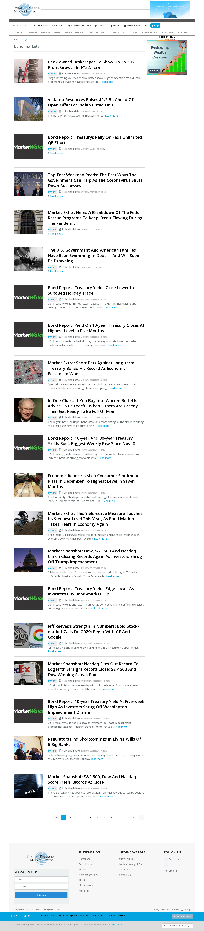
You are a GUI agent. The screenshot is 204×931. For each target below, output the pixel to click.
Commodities (149, 32)
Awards (117, 25)
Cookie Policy (173, 910)
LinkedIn (173, 870)
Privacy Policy (159, 910)
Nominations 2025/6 (81, 25)
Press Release (86, 864)
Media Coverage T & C (131, 864)
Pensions (114, 32)
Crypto (126, 32)
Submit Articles (127, 858)
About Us (102, 25)
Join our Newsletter (137, 25)
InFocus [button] (31, 25)
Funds (136, 32)
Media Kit (84, 890)
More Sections (179, 32)
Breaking (46, 32)
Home (18, 25)
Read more (106, 82)
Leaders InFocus (74, 32)
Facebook (173, 859)
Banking (33, 32)
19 (126, 817)
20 (134, 817)
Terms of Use (126, 869)
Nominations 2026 (88, 874)
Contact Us (125, 874)
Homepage (84, 858)
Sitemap (186, 910)
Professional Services (53, 25)
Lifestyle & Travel (96, 32)
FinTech (58, 32)
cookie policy (116, 924)
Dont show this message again (178, 925)
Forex (163, 32)
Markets (21, 32)
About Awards (86, 885)
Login (156, 25)
